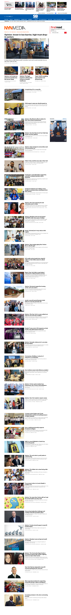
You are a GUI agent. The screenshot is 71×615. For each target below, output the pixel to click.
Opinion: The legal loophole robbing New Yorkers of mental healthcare (26, 78)
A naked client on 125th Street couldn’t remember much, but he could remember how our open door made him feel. (25, 60)
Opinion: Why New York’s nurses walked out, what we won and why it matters (36, 314)
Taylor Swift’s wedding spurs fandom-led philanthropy (41, 77)
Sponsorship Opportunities (23, 32)
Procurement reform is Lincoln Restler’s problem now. (35, 483)
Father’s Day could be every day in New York (36, 161)
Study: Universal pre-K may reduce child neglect (35, 231)
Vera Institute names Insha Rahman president (36, 370)
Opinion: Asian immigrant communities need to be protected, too (36, 147)
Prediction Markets (57, 19)
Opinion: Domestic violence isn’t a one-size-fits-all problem (36, 342)
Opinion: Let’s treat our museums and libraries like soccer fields (11, 77)
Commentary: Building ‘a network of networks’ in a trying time (34, 356)
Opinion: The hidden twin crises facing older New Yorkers (36, 469)
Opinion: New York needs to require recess (36, 398)
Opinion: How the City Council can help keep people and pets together (36, 133)
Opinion (30, 19)
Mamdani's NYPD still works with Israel (36, 21)
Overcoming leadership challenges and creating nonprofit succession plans (35, 511)
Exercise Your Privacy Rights (62, 13)
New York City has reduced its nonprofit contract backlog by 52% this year (35, 567)
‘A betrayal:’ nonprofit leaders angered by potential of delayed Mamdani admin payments (35, 176)
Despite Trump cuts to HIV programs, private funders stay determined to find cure (36, 328)
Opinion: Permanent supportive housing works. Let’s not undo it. (35, 286)
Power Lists (24, 19)
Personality (17, 19)
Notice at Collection (41, 13)
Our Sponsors (13, 32)
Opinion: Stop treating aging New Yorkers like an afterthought (35, 245)
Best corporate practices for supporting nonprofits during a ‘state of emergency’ (35, 581)
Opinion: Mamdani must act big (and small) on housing (36, 539)
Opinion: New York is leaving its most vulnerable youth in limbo (34, 203)
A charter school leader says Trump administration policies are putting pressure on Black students (36, 415)
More (64, 19)
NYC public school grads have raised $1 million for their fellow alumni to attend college (35, 260)
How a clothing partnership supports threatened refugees (34, 428)
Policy (11, 19)
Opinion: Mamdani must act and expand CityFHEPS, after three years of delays (35, 217)
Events (36, 19)
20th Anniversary (43, 19)
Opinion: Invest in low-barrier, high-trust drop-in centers (26, 35)
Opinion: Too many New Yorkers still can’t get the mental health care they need (36, 497)
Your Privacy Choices (50, 13)
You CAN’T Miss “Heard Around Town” (17, 21)
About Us (6, 32)
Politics (6, 19)
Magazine (50, 19)
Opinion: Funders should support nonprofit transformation (36, 525)
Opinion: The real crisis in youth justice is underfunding (35, 456)
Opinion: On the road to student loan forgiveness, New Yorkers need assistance (36, 384)
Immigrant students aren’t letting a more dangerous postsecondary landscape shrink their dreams (36, 190)
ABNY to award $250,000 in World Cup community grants (35, 442)
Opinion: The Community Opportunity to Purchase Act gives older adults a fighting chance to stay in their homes (35, 554)
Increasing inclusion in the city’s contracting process (36, 595)
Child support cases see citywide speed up (36, 103)
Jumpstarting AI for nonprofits (32, 89)
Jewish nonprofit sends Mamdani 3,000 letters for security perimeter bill (35, 300)
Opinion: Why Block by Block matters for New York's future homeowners (35, 119)
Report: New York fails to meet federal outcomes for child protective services (35, 273)
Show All (65, 118)
